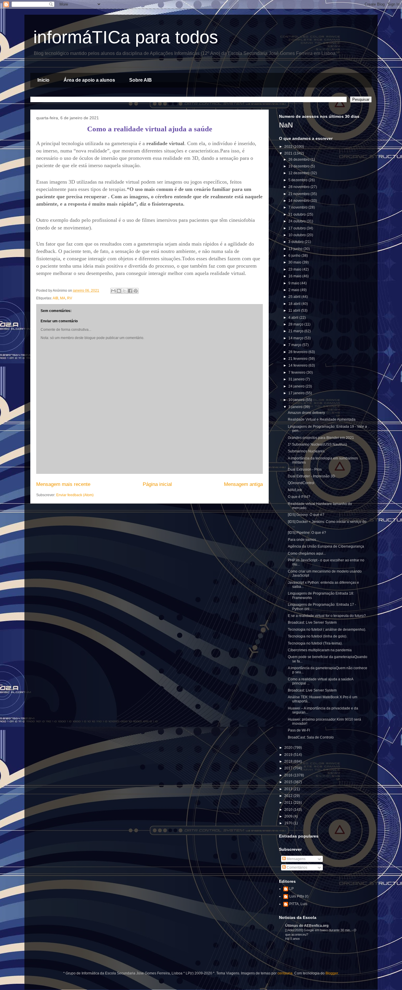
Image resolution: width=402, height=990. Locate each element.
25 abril (294, 297)
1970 (288, 823)
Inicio (43, 80)
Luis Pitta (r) (298, 896)
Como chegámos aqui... (307, 553)
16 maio (295, 276)
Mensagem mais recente (63, 484)
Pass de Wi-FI (299, 730)
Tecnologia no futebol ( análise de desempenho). (327, 629)
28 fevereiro (298, 352)
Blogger (331, 973)
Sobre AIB (140, 80)
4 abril (293, 318)
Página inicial (157, 484)
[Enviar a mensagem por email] (113, 291)
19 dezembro (299, 166)
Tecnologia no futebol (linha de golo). (317, 636)
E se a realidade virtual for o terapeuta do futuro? (327, 616)
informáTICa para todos (125, 37)
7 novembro (298, 207)
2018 (288, 761)
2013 (288, 789)
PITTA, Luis (298, 904)
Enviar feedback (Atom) (75, 495)
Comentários (296, 867)
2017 (288, 768)
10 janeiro (296, 400)
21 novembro (299, 194)
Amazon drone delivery (306, 413)
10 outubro (297, 235)
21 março (296, 331)
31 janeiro (296, 379)
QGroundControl (301, 483)
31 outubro (297, 214)
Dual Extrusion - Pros (305, 469)
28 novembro (299, 187)
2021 (288, 153)
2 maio (294, 290)
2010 (288, 810)
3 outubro (296, 242)
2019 (288, 755)
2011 (288, 803)
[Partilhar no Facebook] (130, 291)
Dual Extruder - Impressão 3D (311, 476)
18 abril (294, 304)
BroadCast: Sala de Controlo (311, 737)
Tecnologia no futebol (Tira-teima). (315, 643)
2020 (288, 748)
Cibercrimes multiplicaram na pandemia (320, 650)
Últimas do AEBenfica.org (306, 926)
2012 (288, 796)
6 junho (294, 256)
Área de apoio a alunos (89, 80)
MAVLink (295, 490)
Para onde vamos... (303, 540)
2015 (288, 782)
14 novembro (299, 201)
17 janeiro (296, 393)
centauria (285, 973)
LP (291, 889)
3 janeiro (295, 407)
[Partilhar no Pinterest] (136, 291)
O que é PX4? (299, 497)
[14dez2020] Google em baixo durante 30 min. (318, 930)
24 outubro (297, 221)
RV (69, 298)
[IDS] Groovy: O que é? (306, 515)
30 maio (295, 262)
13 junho (295, 249)
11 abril (294, 310)
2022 (288, 147)
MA (62, 298)
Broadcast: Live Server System (312, 622)
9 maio (294, 283)
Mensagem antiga (243, 484)
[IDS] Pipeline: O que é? (307, 533)
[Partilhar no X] (124, 291)
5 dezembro (298, 180)
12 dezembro (299, 173)
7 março (295, 345)
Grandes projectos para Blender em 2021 (321, 438)
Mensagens (295, 859)
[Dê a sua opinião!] (119, 291)
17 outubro (297, 228)
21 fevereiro (298, 359)
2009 (288, 816)
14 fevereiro (298, 365)
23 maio (295, 269)
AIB (55, 298)
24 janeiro (296, 386)
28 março (296, 324)
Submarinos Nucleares (306, 451)
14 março (296, 338)
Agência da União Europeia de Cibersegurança (326, 546)
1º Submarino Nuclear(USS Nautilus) (317, 444)
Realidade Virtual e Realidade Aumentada (322, 419)
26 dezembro (299, 159)
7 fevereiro (297, 372)
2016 (288, 775)
